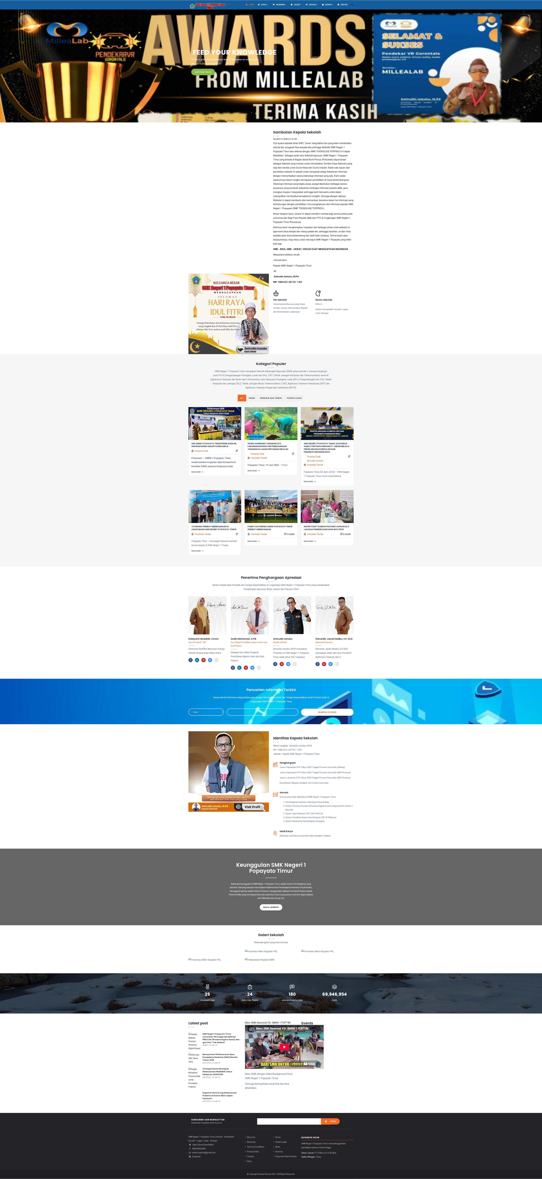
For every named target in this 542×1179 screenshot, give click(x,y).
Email (207, 636)
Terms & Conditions (255, 1147)
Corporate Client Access (286, 1156)
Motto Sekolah (323, 299)
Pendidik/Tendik (259, 458)
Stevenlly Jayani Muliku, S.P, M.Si (333, 638)
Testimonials (281, 1142)
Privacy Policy (253, 1151)
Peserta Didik (294, 398)
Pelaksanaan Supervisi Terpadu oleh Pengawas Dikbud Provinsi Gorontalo (323, 958)
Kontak (344, 5)
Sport (205, 1045)
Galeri (296, 5)
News (277, 1147)
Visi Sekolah (280, 299)
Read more (196, 472)
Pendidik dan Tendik (271, 398)
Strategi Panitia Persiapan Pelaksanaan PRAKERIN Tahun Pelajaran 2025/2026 (217, 1071)
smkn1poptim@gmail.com (204, 1152)
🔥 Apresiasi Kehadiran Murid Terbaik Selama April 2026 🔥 (211, 945)
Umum (252, 398)
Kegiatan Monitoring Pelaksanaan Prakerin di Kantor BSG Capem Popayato (220, 1095)
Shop (249, 1161)
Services (279, 1151)
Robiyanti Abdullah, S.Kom (203, 638)
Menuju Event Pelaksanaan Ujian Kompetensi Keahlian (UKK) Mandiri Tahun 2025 (220, 1057)
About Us (251, 1137)
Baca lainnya (271, 907)
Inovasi (313, 5)
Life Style (207, 1063)
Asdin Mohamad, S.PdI (243, 638)
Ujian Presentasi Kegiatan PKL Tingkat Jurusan (267, 949)
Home (251, 5)
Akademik (280, 5)
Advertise (251, 1142)
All (242, 398)
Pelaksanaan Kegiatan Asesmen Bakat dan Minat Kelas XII (270, 958)
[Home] (207, 4)
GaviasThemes (265, 1174)
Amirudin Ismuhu (315, 460)
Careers (250, 1156)
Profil (264, 5)
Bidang (328, 5)
